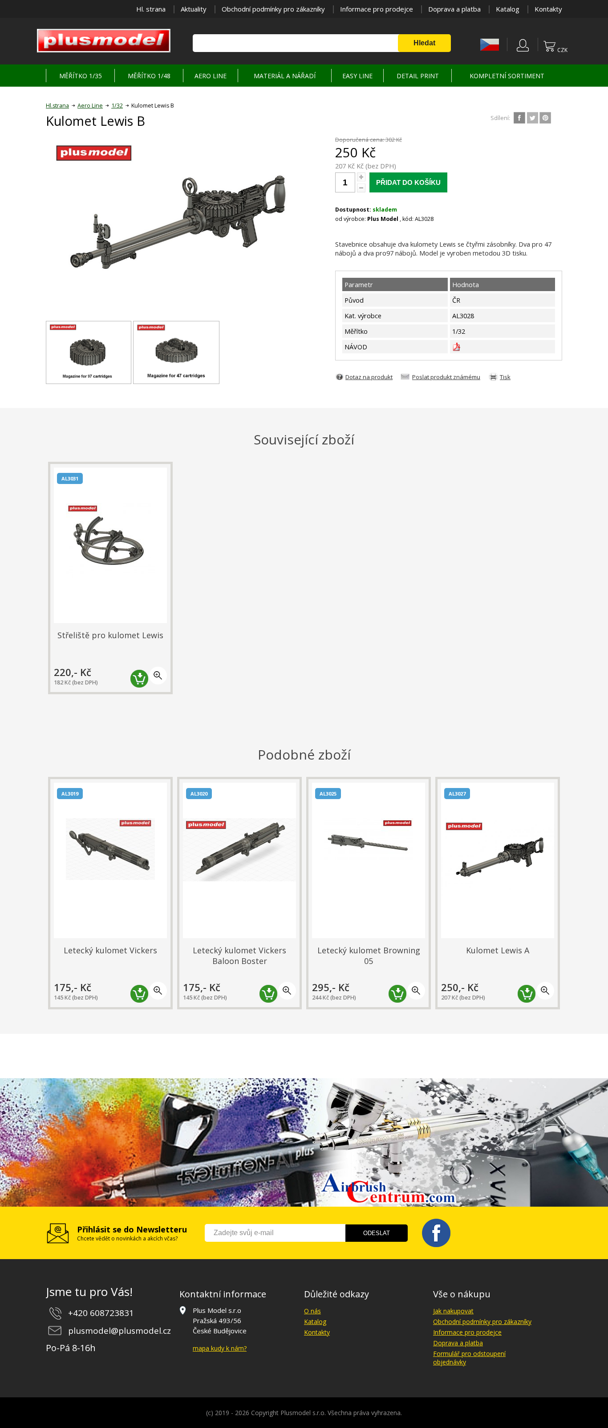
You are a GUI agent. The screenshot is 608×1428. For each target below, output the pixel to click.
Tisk (505, 377)
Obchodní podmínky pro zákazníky (273, 8)
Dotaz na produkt (369, 377)
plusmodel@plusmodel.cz (119, 1330)
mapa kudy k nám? (220, 1348)
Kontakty (548, 8)
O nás (312, 1311)
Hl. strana (151, 8)
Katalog (507, 8)
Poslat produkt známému (446, 377)
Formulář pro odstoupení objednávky (469, 1357)
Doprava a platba (454, 8)
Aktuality (194, 8)
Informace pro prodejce (376, 8)
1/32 (117, 105)
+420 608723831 (101, 1313)
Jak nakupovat (453, 1311)
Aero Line (90, 105)
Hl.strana (57, 105)
